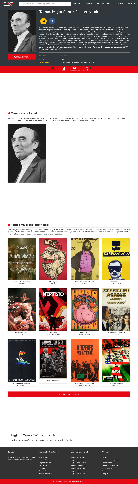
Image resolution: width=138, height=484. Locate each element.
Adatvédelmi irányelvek (110, 460)
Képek (64, 69)
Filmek (79, 4)
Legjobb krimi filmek (78, 460)
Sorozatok (93, 4)
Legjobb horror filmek (78, 468)
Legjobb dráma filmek (78, 463)
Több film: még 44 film (68, 394)
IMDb (43, 21)
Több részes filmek (45, 474)
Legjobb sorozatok (46, 463)
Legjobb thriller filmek (78, 474)
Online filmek (44, 457)
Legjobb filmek (44, 460)
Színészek (109, 4)
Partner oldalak (107, 463)
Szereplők (42, 468)
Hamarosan (43, 465)
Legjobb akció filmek (78, 457)
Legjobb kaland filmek (78, 465)
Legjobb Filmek (74, 69)
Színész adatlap (53, 71)
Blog (121, 4)
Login (132, 4)
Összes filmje (21, 57)
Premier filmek (44, 471)
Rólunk (104, 457)
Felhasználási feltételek (110, 465)
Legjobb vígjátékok (77, 471)
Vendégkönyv (107, 468)
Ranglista (105, 474)
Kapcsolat (105, 471)
